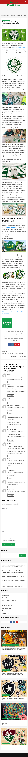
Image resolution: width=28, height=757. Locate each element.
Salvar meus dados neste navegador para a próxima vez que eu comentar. (13, 539)
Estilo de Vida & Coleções (8, 603)
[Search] (26, 2)
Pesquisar (4, 550)
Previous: (12, 352)
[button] (2, 1)
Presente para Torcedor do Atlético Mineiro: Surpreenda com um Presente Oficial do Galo (12, 571)
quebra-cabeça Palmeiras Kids (11, 227)
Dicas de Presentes (6, 20)
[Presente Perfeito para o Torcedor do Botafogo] (14, 688)
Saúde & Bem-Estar (6, 608)
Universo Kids (5, 613)
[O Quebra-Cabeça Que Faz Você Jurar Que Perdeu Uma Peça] (14, 711)
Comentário (5, 508)
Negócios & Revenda (7, 605)
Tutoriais (4, 610)
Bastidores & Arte (6, 595)
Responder (11, 381)
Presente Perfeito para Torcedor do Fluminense (13, 586)
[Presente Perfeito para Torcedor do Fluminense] (14, 736)
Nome (3, 526)
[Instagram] (14, 622)
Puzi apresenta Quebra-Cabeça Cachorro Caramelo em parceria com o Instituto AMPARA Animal (13, 566)
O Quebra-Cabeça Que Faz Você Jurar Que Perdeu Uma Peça (13, 581)
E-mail (16, 526)
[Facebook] (11, 622)
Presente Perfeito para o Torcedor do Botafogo (13, 576)
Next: (18, 355)
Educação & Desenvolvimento (9, 600)
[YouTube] (17, 622)
